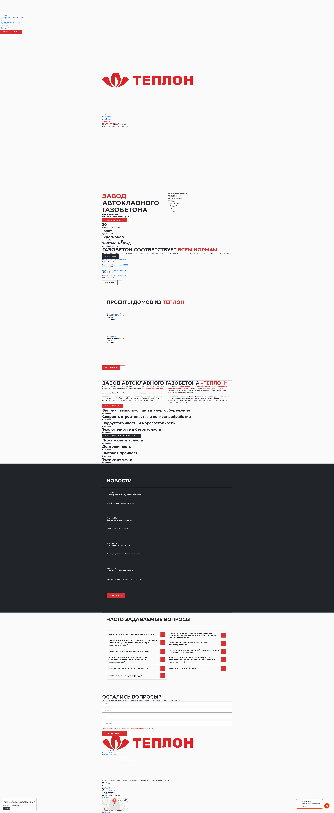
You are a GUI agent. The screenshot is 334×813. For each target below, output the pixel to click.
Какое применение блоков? (183, 668)
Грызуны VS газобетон (118, 545)
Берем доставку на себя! (119, 520)
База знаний (106, 119)
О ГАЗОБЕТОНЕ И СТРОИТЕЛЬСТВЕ (13, 17)
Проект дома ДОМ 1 (114, 314)
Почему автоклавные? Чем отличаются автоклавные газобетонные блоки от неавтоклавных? (127, 659)
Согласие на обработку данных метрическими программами (120, 760)
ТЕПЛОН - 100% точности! (120, 571)
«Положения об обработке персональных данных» (17, 802)
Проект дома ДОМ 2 (114, 337)
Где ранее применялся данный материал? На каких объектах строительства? (194, 651)
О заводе (3, 15)
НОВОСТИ (3, 24)
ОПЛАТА (3, 19)
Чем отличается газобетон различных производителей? (188, 643)
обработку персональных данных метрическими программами (17, 804)
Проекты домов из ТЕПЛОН (10, 22)
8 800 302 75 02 (108, 121)
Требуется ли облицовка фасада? (125, 676)
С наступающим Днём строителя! (124, 494)
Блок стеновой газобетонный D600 (115, 259)
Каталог (3, 14)
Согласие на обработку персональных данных (116, 758)
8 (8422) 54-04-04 (108, 752)
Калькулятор (4, 27)
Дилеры (105, 118)
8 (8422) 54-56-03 (108, 797)
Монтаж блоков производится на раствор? (129, 668)
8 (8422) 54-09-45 (108, 790)
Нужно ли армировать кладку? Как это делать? (131, 634)
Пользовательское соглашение (111, 762)
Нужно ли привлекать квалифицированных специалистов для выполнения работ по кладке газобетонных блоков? (193, 635)
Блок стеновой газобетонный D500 (115, 265)
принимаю (7, 808)
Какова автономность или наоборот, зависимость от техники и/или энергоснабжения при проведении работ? (133, 642)
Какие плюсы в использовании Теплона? (128, 651)
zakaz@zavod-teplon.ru (110, 123)
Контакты (3, 29)
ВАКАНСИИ (4, 25)
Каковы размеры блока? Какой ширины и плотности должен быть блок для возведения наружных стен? (192, 659)
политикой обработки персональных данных (140, 728)
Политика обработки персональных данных (115, 756)
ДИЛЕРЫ (3, 20)
